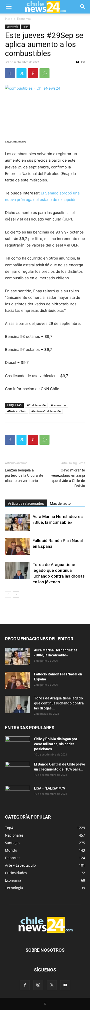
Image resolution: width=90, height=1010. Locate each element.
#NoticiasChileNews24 (46, 411)
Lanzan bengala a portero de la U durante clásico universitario (24, 475)
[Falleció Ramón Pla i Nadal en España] (17, 546)
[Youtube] (65, 985)
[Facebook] (10, 73)
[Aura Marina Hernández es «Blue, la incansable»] (17, 522)
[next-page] (16, 594)
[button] (8, 7)
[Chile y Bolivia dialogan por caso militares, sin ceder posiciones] (17, 745)
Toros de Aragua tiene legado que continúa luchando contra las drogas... (59, 703)
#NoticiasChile (16, 411)
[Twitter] (21, 73)
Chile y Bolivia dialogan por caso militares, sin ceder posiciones (56, 744)
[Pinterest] (33, 73)
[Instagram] (38, 985)
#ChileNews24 (36, 405)
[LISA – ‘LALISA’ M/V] (17, 794)
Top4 (25, 26)
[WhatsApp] (45, 73)
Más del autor (61, 503)
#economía (58, 405)
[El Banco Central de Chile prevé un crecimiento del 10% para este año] (17, 770)
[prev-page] (8, 594)
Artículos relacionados (26, 503)
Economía (24, 19)
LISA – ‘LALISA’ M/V (49, 788)
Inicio (8, 19)
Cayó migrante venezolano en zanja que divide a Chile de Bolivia (68, 478)
